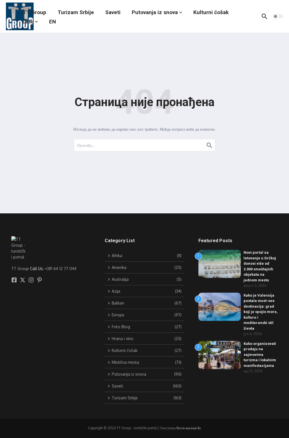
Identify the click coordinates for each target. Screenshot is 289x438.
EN (52, 21)
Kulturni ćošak (211, 12)
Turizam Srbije (76, 12)
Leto (28, 21)
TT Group (34, 12)
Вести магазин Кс (188, 428)
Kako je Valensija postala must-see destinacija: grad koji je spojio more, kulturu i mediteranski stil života (261, 311)
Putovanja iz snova (155, 12)
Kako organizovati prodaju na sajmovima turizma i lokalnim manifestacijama (260, 354)
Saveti (113, 12)
